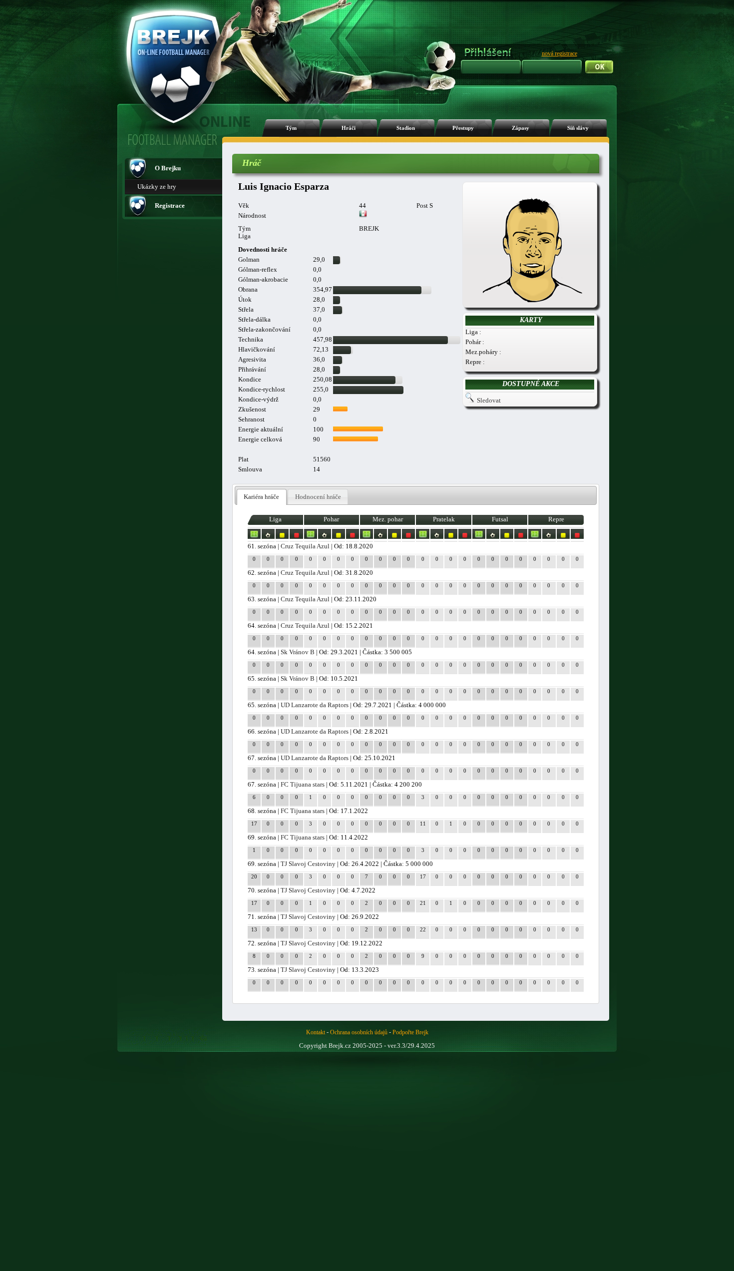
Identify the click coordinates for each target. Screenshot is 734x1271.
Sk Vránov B (298, 652)
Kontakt (315, 1032)
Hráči (349, 128)
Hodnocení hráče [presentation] (318, 496)
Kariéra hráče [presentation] (261, 496)
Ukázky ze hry (156, 186)
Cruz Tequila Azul (305, 546)
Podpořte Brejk (410, 1032)
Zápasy (520, 128)
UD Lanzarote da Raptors (315, 705)
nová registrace (559, 53)
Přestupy (463, 128)
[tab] (262, 497)
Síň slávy (578, 128)
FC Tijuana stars (303, 784)
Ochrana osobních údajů (358, 1032)
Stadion (405, 128)
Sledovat (489, 400)
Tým (291, 128)
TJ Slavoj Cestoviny (308, 863)
